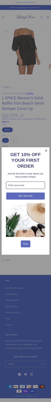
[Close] (46, 150)
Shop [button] (25, 244)
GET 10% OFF (25, 196)
